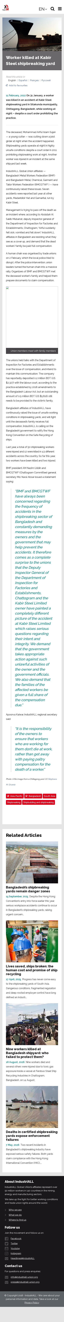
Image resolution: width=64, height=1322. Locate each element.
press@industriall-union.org (25, 1282)
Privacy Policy (32, 1302)
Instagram (16, 1253)
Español (23, 80)
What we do (15, 1215)
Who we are (15, 1209)
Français (34, 80)
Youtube (15, 1248)
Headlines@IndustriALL (23, 1258)
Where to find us (17, 1220)
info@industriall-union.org (24, 1277)
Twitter (14, 1243)
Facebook (16, 1238)
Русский (46, 80)
